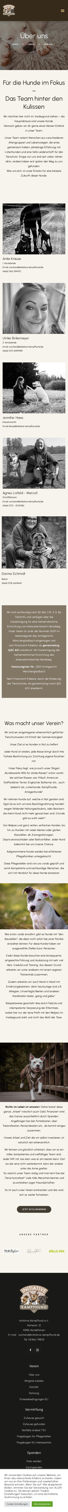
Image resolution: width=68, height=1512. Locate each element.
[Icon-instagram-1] (37, 1350)
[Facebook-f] (30, 1350)
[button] (63, 10)
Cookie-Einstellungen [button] (17, 1504)
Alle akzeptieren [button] (42, 1504)
